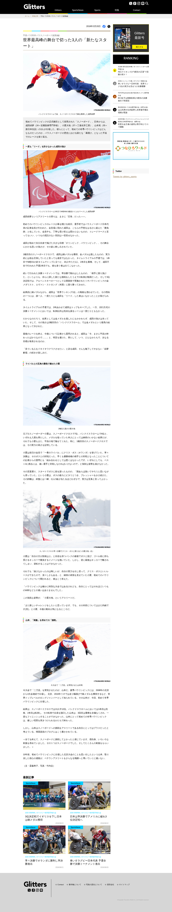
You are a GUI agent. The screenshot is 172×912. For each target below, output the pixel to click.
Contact (136, 10)
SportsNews (77, 10)
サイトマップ (124, 885)
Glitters (58, 10)
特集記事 (35, 16)
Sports (97, 10)
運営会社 (110, 885)
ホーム (27, 16)
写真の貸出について (94, 885)
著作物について (75, 885)
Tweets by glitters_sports (125, 176)
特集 (117, 10)
